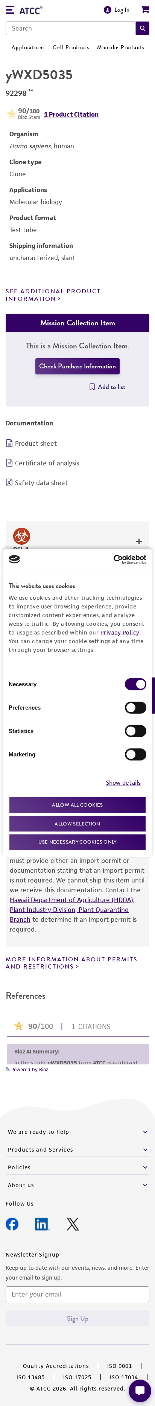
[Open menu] (10, 11)
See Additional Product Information (53, 295)
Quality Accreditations (56, 1365)
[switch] (135, 708)
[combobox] (71, 28)
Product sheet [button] (36, 443)
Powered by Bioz (29, 1069)
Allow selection (77, 823)
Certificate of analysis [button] (47, 463)
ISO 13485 (31, 1377)
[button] (142, 28)
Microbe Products (121, 47)
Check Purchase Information (77, 366)
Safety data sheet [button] (41, 483)
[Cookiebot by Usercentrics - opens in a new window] (113, 559)
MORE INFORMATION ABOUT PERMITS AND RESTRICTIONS (72, 963)
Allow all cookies (77, 804)
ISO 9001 (119, 1365)
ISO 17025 (77, 1377)
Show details (123, 782)
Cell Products (71, 47)
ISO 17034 (124, 1377)
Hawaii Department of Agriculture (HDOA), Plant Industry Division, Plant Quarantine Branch (72, 910)
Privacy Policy (120, 632)
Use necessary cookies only (77, 841)
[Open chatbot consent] (140, 1391)
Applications (28, 47)
